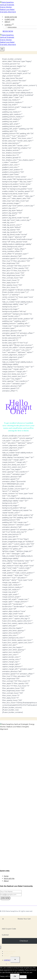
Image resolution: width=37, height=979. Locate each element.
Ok (15, 976)
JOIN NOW (5, 898)
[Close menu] (0, 947)
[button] (3, 919)
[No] (23, 977)
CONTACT (7, 960)
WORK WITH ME (11, 17)
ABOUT (7, 22)
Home (6, 876)
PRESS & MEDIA (12, 27)
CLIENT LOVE (9, 19)
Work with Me (9, 878)
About (6, 881)
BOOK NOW (8, 31)
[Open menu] (2, 49)
